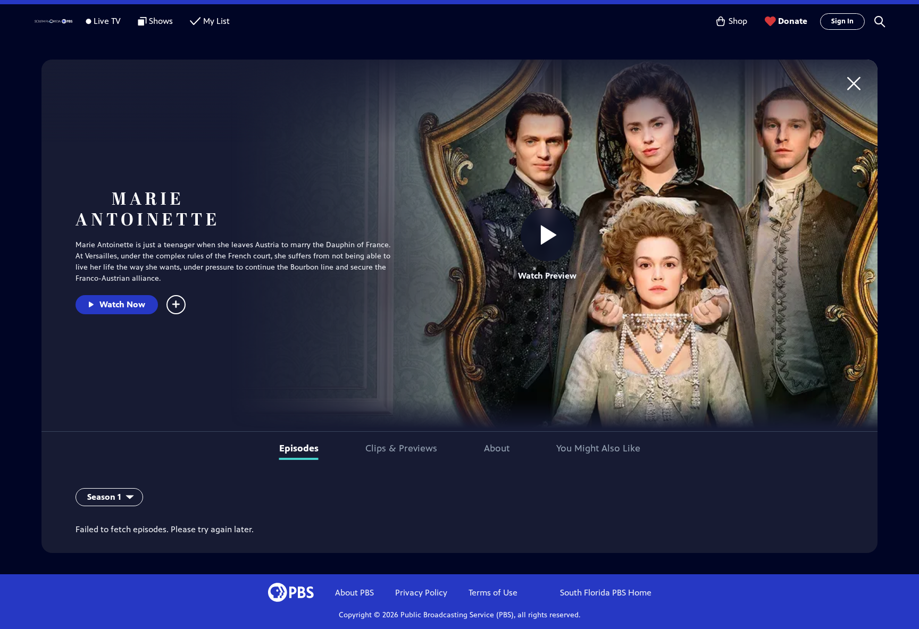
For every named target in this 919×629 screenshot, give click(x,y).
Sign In (842, 21)
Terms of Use (493, 593)
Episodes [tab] (299, 448)
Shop (738, 21)
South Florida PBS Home (605, 593)
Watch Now (122, 304)
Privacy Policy (421, 593)
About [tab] (496, 448)
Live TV (107, 21)
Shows (161, 21)
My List (216, 21)
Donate (792, 21)
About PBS (354, 593)
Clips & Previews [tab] (401, 448)
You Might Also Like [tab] (598, 448)
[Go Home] (853, 83)
